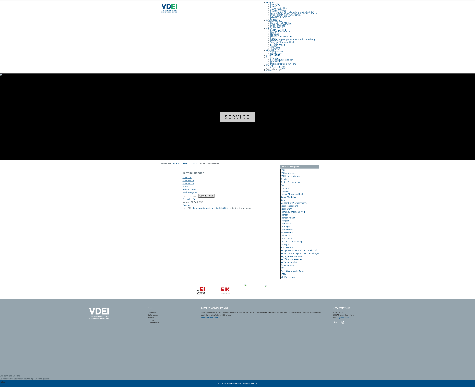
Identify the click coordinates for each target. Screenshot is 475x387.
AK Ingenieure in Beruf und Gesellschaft (299, 250)
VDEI (283, 170)
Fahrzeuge (285, 235)
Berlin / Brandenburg (290, 182)
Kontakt (151, 317)
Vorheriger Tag (190, 199)
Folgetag (186, 205)
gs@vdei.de (344, 317)
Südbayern (286, 223)
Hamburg (285, 188)
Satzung (151, 320)
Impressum (152, 312)
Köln (283, 200)
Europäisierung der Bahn (292, 271)
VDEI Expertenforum (290, 176)
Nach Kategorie (190, 192)
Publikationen (153, 323)
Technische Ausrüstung (291, 241)
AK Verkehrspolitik (289, 262)
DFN (283, 268)
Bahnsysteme (287, 232)
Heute (185, 186)
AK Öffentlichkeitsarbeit (292, 259)
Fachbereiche (287, 229)
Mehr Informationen (209, 317)
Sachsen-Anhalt (288, 217)
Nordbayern (286, 208)
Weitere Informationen (231, 385)
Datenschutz (153, 315)
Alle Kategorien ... (289, 277)
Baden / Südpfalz (288, 197)
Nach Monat (188, 180)
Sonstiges (285, 244)
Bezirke (284, 179)
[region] (237, 116)
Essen (283, 185)
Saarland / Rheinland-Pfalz (293, 211)
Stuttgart (285, 220)
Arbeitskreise (287, 247)
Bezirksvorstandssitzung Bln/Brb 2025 (210, 208)
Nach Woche (188, 183)
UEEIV (283, 274)
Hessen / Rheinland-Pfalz (292, 194)
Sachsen (284, 214)
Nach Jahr (187, 177)
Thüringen (285, 226)
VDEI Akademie (288, 173)
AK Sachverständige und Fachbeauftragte (300, 253)
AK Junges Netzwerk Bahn (292, 256)
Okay (3, 382)
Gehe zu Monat (190, 189)
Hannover (285, 191)
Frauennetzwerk (288, 265)
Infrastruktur (287, 238)
